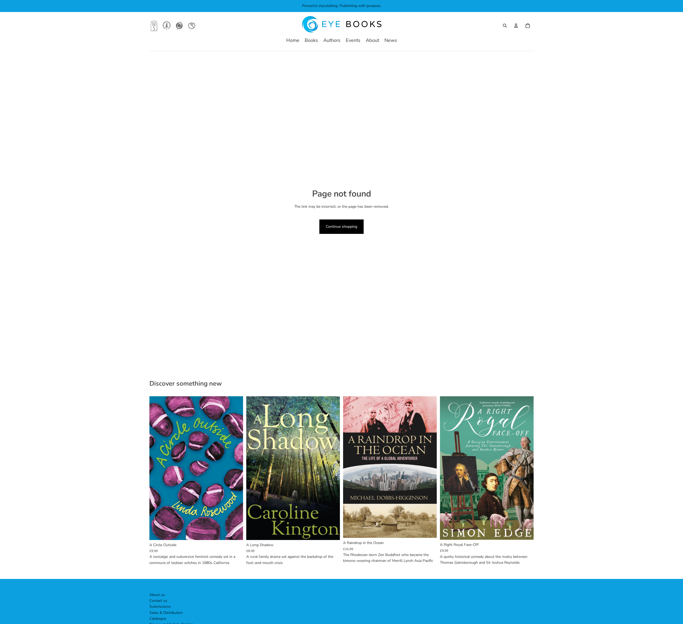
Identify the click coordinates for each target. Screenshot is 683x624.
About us (157, 594)
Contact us (158, 600)
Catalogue (157, 618)
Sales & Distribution (166, 612)
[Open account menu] (516, 25)
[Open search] (505, 25)
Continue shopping (341, 226)
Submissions (160, 606)
